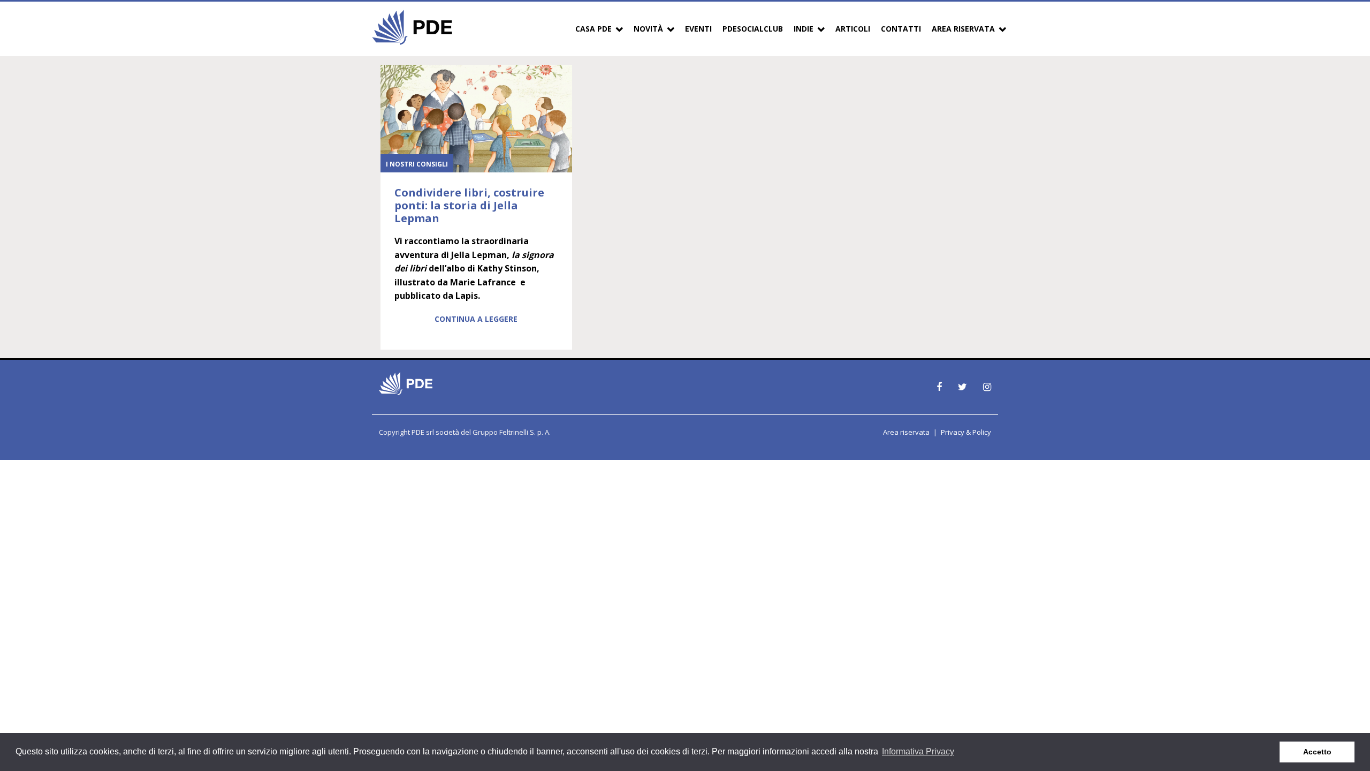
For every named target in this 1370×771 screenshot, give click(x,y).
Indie (803, 29)
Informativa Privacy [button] (918, 751)
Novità (648, 29)
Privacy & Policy (966, 432)
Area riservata (906, 432)
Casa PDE (593, 29)
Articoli (852, 29)
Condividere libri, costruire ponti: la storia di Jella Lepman (469, 205)
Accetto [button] (1317, 751)
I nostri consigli (417, 164)
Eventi (698, 29)
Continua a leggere (476, 319)
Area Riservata (963, 29)
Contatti (901, 29)
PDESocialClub (752, 29)
